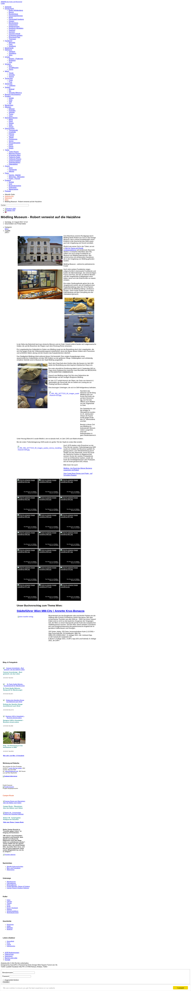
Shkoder (12, 112)
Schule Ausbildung (12, 911)
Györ (10, 62)
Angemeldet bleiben (12, 980)
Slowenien (8, 84)
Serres (11, 141)
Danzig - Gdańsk (15, 175)
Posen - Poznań (14, 178)
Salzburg (12, 51)
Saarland (12, 30)
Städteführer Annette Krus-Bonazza (50, 610)
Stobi (10, 125)
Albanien (8, 107)
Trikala (11, 137)
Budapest (12, 60)
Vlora (11, 116)
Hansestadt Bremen (16, 16)
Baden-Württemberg (16, 10)
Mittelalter (10, 927)
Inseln (11, 144)
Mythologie (10, 924)
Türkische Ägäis (14, 157)
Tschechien (9, 78)
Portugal (8, 191)
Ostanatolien (13, 164)
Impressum (9, 956)
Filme (8, 904)
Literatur (9, 901)
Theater (9, 903)
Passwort (5, 976)
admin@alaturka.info (11, 771)
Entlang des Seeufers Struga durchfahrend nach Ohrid (12, 705)
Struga (11, 127)
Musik (8, 906)
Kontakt (7, 960)
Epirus (11, 146)
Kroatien (8, 96)
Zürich (11, 69)
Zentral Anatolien (15, 161)
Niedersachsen (14, 26)
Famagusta (13, 169)
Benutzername (7, 972)
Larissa (11, 135)
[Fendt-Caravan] (8, 787)
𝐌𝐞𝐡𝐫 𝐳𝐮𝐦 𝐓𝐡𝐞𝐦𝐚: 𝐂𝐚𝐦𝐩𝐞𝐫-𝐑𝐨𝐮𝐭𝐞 (13, 822)
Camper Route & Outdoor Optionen (18, 888)
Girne (11, 168)
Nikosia (11, 171)
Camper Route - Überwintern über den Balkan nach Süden (13, 807)
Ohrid (11, 121)
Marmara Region (15, 153)
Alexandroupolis (14, 143)
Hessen (11, 21)
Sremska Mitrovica (15, 93)
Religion (9, 909)
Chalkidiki (12, 132)
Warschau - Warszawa (16, 177)
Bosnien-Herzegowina (13, 94)
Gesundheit (10, 941)
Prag (10, 82)
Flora (8, 943)
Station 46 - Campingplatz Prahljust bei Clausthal (12, 818)
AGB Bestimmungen (12, 952)
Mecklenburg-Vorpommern (13, 24)
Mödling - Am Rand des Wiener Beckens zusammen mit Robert (77, 469)
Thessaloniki (13, 130)
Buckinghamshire (15, 186)
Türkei (7, 150)
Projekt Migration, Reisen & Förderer (18, 886)
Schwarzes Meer (15, 155)
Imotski (11, 98)
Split (10, 101)
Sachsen (12, 32)
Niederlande (9, 48)
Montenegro (9, 105)
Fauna (9, 944)
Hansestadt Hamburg (16, 19)
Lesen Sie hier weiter (15, 768)
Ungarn (7, 57)
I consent (180, 988)
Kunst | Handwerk (12, 908)
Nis (10, 91)
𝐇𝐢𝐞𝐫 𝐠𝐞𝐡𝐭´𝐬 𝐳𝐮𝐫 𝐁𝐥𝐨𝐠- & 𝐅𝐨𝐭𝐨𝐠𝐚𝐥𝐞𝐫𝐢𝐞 (13, 755)
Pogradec (12, 110)
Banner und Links (11, 958)
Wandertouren (11, 881)
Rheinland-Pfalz (14, 37)
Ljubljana (12, 85)
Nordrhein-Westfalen (16, 28)
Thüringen (12, 39)
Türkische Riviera (15, 159)
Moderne (9, 929)
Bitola (11, 119)
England (8, 180)
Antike (9, 926)
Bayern (11, 12)
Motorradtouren (12, 885)
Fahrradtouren (11, 883)
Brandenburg (13, 14)
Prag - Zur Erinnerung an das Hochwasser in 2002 (13, 746)
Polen (7, 173)
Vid (10, 103)
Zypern (7, 166)
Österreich (8, 50)
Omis (10, 100)
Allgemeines (10, 869)
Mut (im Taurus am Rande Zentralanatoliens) (73, 249)
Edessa (11, 134)
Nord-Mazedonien (11, 118)
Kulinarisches (11, 946)
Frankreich (8, 41)
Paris (10, 44)
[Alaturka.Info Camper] (9, 854)
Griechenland (9, 128)
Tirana (11, 114)
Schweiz (8, 64)
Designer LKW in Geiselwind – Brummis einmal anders (13, 721)
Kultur (8, 900)
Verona (11, 76)
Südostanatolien (14, 162)
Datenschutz (9, 954)
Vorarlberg (12, 53)
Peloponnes (13, 139)
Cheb (11, 80)
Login (3, 3)
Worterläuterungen (13, 912)
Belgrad (11, 89)
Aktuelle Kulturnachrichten (15, 866)
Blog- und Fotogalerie (13, 868)
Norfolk (11, 182)
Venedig (12, 75)
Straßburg (12, 46)
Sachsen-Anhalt (14, 33)
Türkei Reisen (14, 152)
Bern (10, 66)
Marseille (12, 42)
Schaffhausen (14, 67)
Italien (7, 71)
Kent (10, 184)
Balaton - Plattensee (16, 59)
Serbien (7, 87)
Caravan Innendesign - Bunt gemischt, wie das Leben (12, 673)
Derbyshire (13, 187)
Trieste (11, 73)
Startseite (8, 7)
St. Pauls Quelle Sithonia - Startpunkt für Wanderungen (12, 689)
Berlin (11, 17)
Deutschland (9, 8)
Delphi (11, 148)
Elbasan (12, 109)
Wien (10, 55)
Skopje (11, 123)
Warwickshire (13, 189)
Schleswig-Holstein (15, 35)
